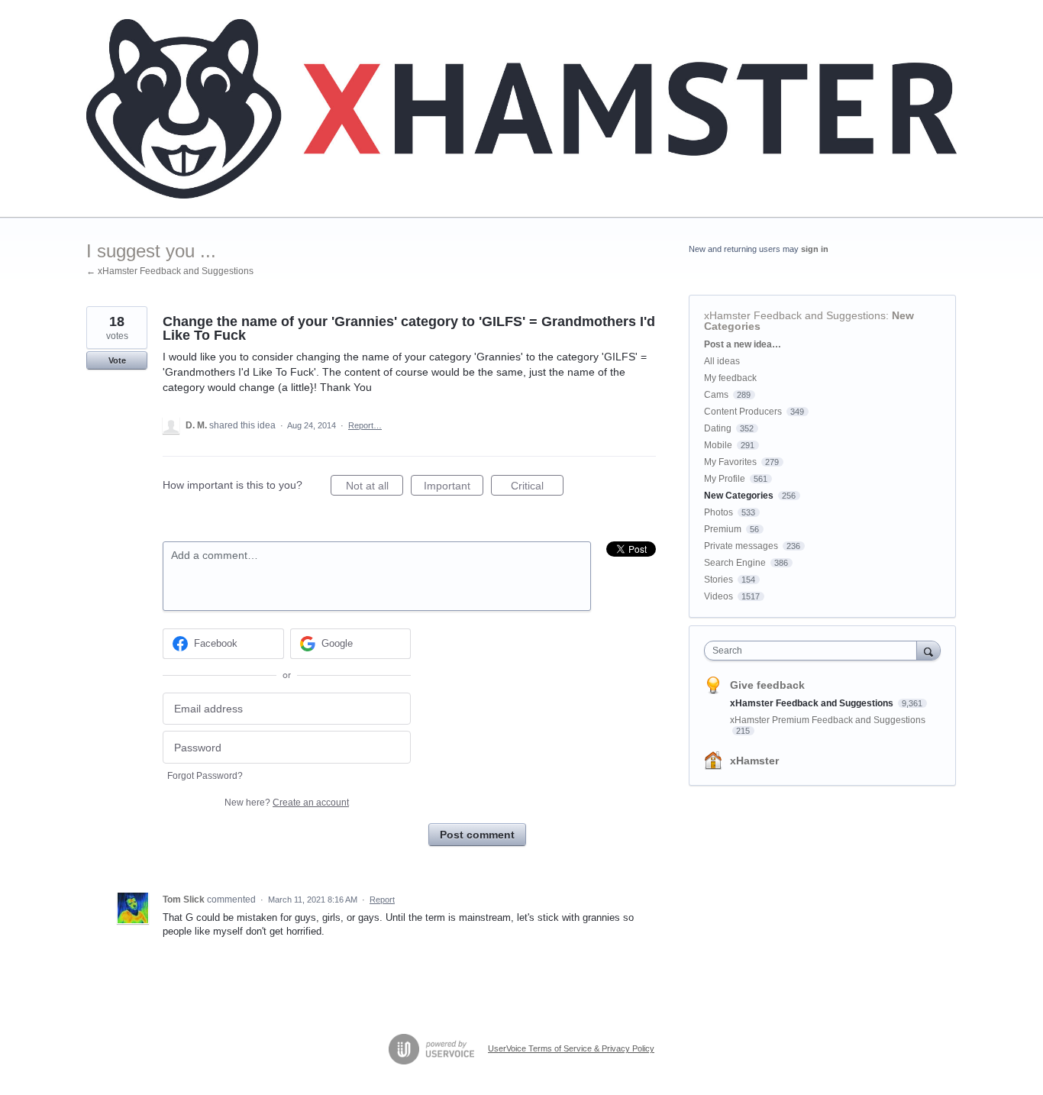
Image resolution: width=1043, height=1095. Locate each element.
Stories (718, 579)
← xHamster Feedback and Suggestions (169, 271)
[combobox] (814, 650)
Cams (716, 394)
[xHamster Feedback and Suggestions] (521, 109)
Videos (718, 596)
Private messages (741, 546)
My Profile (724, 478)
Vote (117, 360)
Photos (718, 512)
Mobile (718, 445)
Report (382, 899)
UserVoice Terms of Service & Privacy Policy (571, 1048)
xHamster (754, 760)
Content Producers (743, 411)
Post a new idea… (742, 344)
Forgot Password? (205, 775)
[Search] (928, 650)
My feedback (730, 378)
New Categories (738, 495)
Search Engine (735, 562)
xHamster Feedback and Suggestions (795, 315)
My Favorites (730, 462)
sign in (814, 249)
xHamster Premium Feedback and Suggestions (827, 720)
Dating (717, 428)
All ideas (722, 361)
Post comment (477, 835)
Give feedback (767, 685)
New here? (286, 802)
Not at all (374, 488)
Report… (365, 425)
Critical (537, 488)
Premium (722, 529)
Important (453, 488)
